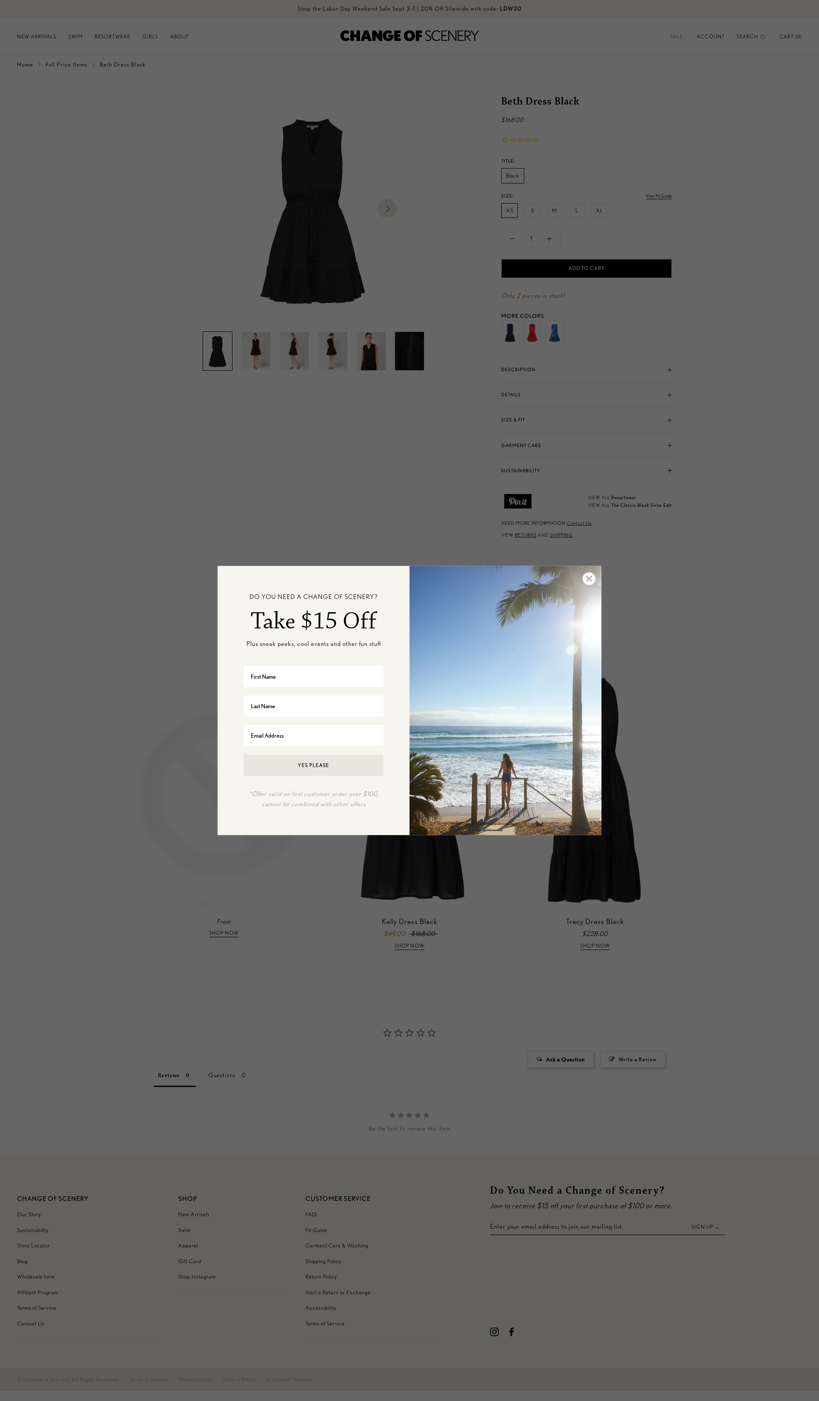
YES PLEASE (313, 765)
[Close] (588, 579)
